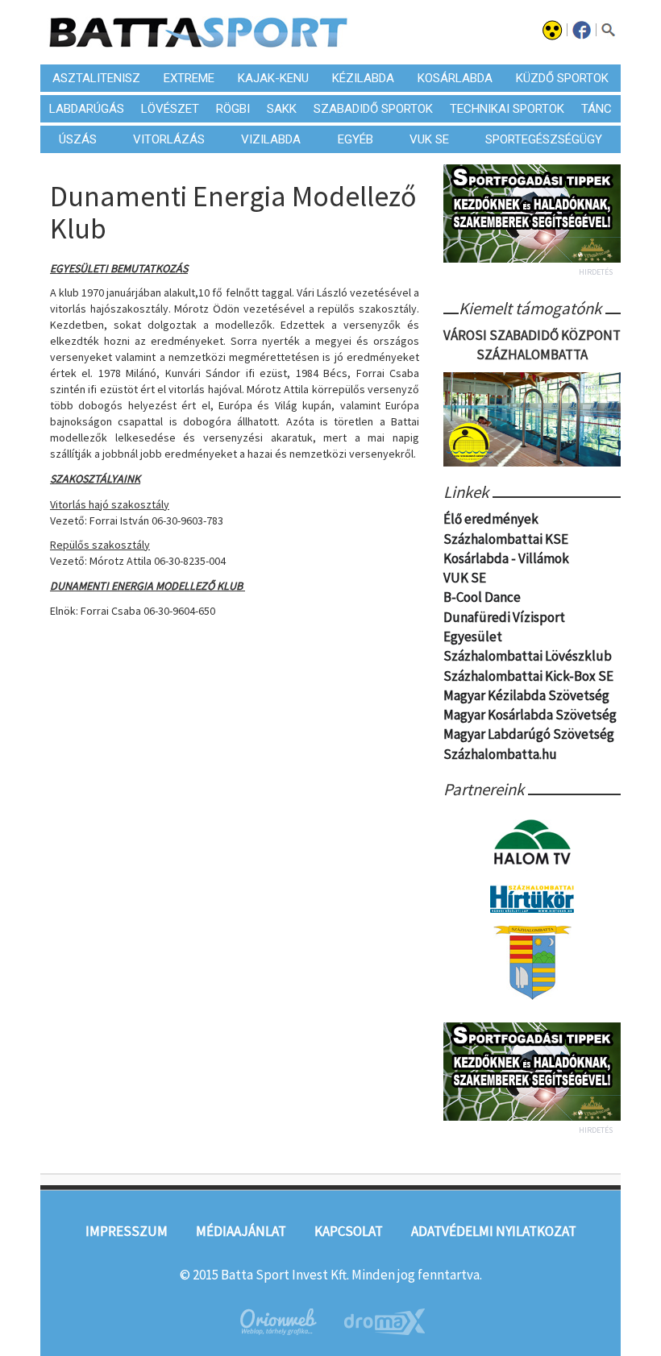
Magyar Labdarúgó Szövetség (528, 734)
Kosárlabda (455, 78)
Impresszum (126, 1231)
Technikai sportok (507, 109)
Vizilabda (271, 139)
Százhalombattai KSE (505, 539)
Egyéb (355, 139)
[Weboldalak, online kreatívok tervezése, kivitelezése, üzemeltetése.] (277, 1321)
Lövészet (170, 109)
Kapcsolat (348, 1231)
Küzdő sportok (562, 78)
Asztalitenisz (96, 78)
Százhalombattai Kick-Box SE (528, 676)
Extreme (189, 78)
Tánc (596, 109)
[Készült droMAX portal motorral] (384, 1321)
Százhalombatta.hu (500, 754)
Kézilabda (363, 78)
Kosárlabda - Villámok (506, 558)
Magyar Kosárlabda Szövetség (530, 715)
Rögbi (233, 109)
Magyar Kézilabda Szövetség (526, 695)
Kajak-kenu (273, 78)
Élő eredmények (490, 519)
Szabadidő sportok (373, 109)
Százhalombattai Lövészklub (527, 656)
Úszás (78, 139)
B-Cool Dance (482, 597)
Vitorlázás (169, 139)
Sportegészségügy (543, 139)
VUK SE (429, 139)
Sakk (282, 109)
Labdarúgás (86, 109)
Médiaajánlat (241, 1231)
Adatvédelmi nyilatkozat (493, 1231)
